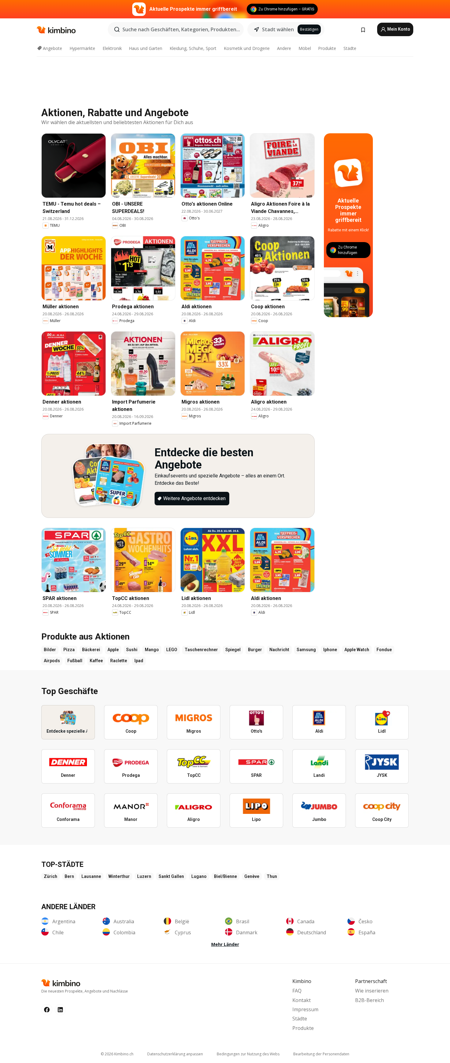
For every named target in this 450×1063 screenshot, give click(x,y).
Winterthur (119, 876)
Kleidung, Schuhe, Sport (193, 48)
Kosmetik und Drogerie (247, 48)
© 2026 (117, 1054)
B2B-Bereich (369, 1000)
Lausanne (91, 876)
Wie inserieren (371, 990)
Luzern (144, 876)
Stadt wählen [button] (278, 29)
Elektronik (112, 48)
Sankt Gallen (171, 876)
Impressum (305, 1009)
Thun (272, 876)
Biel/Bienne (225, 876)
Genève (251, 876)
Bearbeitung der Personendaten (321, 1054)
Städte (349, 48)
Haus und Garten (145, 48)
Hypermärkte (82, 48)
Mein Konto (398, 29)
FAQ (297, 990)
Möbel (304, 48)
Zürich (50, 876)
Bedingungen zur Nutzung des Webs (248, 1054)
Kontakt (301, 1000)
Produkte (327, 48)
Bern (69, 876)
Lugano (199, 876)
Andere (284, 48)
